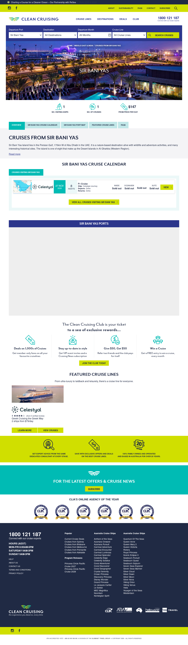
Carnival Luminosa (102, 552)
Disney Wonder (101, 579)
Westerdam (128, 593)
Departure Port (16, 29)
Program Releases (73, 557)
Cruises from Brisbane (75, 544)
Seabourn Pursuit (131, 557)
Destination (48, 29)
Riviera (126, 549)
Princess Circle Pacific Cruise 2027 (75, 565)
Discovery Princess (103, 576)
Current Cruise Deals (74, 538)
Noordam (98, 593)
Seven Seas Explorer (133, 565)
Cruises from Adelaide (75, 552)
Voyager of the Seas (132, 590)
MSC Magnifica (101, 590)
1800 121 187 (168, 17)
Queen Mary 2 (130, 544)
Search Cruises (164, 35)
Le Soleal (98, 587)
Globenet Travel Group (101, 638)
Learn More (25, 430)
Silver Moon (128, 576)
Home (70, 45)
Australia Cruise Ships (105, 533)
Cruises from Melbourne (76, 546)
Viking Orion (129, 582)
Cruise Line (117, 29)
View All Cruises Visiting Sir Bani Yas (93, 202)
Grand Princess (101, 582)
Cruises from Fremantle (75, 549)
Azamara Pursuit (101, 544)
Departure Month (86, 29)
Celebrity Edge (101, 557)
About (111, 8)
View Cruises (50, 430)
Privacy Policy (16, 573)
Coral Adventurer (102, 563)
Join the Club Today (94, 363)
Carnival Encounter (103, 549)
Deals (123, 19)
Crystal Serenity (101, 571)
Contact (151, 8)
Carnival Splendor (102, 555)
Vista (125, 587)
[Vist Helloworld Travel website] (152, 610)
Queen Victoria (130, 546)
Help (11, 559)
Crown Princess (101, 574)
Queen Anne (129, 541)
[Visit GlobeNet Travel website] (139, 610)
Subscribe (165, 8)
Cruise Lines (83, 19)
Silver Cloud (129, 571)
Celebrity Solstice (102, 560)
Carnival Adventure (103, 546)
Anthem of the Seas (103, 538)
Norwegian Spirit (101, 595)
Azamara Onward (102, 541)
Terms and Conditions (20, 569)
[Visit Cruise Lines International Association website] (108, 610)
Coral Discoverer (102, 565)
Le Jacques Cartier (103, 584)
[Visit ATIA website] (124, 610)
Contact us (14, 566)
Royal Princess (130, 552)
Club (136, 19)
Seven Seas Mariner (132, 568)
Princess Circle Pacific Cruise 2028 (75, 570)
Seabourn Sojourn (131, 563)
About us (13, 562)
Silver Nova (128, 579)
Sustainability (126, 8)
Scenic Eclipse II (131, 555)
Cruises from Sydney (74, 541)
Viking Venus (129, 584)
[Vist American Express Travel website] (170, 610)
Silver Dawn (128, 574)
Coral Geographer (102, 568)
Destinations (105, 19)
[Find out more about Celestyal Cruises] (26, 410)
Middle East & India (83, 45)
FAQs (140, 8)
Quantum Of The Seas (133, 538)
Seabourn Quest (131, 560)
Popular (68, 533)
